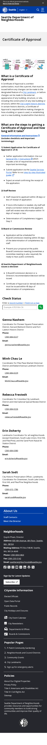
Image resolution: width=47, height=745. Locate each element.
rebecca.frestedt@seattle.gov (18, 417)
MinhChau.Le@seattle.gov (16, 380)
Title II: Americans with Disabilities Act (21, 688)
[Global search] (38, 9)
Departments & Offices (19, 629)
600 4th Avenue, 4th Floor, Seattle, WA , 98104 (23, 542)
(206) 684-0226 (11, 409)
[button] (43, 3)
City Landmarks (14, 662)
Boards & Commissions (19, 634)
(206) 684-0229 (11, 373)
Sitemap (8, 695)
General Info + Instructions (18, 159)
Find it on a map (32, 303)
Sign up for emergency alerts (20, 667)
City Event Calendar (17, 618)
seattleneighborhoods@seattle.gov (26, 562)
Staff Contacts (10, 517)
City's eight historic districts (32, 103)
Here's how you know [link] (11, 4)
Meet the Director (12, 521)
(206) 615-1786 (11, 489)
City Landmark (29, 92)
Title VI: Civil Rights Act (14, 692)
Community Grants (15, 657)
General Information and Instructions (19, 135)
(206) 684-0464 (17, 555)
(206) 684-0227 (11, 337)
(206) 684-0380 (11, 450)
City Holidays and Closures (16, 610)
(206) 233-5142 (14, 558)
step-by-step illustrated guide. (25, 173)
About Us (10, 511)
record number (16, 303)
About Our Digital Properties (17, 681)
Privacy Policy (10, 684)
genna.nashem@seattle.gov (17, 344)
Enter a (12, 303)
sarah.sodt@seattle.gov (15, 497)
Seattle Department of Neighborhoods (17, 18)
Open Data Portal (12, 601)
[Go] (40, 307)
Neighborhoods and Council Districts (23, 652)
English (22, 10)
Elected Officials (11, 596)
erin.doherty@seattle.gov (16, 458)
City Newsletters (15, 623)
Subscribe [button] (10, 582)
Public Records (10, 606)
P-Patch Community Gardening (21, 648)
